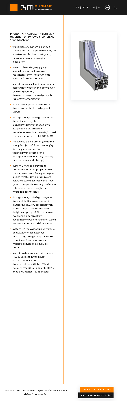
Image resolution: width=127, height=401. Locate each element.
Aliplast (33, 33)
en (77, 7)
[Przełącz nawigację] (14, 7)
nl (99, 7)
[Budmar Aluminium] (36, 7)
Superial (48, 36)
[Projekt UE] (107, 7)
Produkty (16, 33)
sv (93, 7)
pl (88, 7)
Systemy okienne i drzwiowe (32, 35)
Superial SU (20, 39)
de (83, 7)
